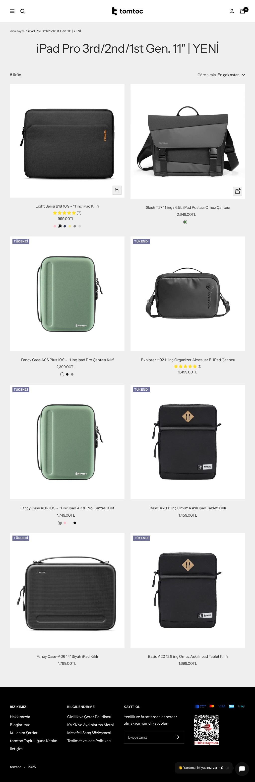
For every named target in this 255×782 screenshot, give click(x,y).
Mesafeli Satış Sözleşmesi (89, 732)
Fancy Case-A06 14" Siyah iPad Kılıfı (67, 656)
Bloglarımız (20, 724)
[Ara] (22, 11)
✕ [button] (227, 768)
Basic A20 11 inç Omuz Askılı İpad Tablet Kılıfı (188, 508)
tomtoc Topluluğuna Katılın (33, 740)
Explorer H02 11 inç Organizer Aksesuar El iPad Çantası (188, 359)
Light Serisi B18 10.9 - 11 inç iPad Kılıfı (67, 206)
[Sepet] (242, 11)
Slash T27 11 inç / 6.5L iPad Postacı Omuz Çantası (188, 207)
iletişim (16, 748)
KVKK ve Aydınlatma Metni (90, 724)
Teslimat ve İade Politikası (89, 740)
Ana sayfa (17, 31)
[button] (64, 213)
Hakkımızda (20, 716)
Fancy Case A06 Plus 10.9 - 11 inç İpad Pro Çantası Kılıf (67, 359)
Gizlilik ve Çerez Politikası (89, 716)
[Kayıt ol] (177, 737)
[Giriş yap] (232, 11)
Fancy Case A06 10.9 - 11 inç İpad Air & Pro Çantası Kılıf (67, 508)
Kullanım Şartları (24, 732)
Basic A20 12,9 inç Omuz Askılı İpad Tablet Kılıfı (188, 656)
